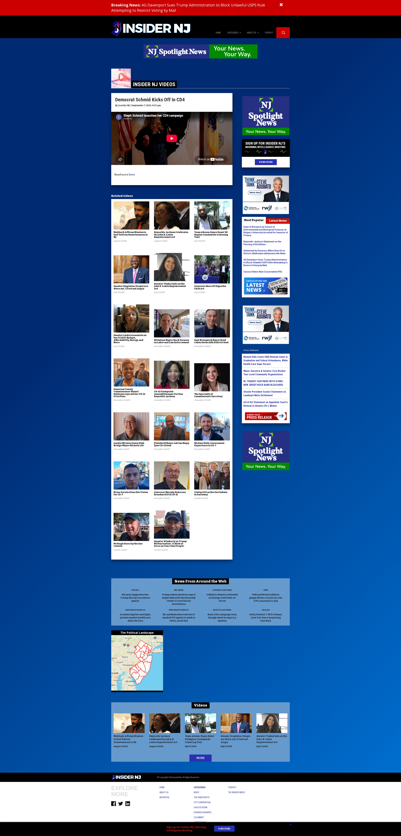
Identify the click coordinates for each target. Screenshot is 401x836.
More (200, 758)
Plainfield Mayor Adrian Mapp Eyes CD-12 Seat (171, 444)
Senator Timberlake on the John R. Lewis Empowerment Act (170, 286)
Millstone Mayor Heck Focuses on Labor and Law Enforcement (171, 341)
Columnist (199, 817)
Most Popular (254, 220)
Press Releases (251, 350)
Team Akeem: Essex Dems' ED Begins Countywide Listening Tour (211, 234)
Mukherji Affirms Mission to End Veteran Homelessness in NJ (131, 234)
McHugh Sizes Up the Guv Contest (128, 544)
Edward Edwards (202, 812)
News (196, 792)
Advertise (164, 797)
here (132, 174)
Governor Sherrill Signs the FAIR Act (210, 287)
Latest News (278, 220)
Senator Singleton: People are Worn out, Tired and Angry (131, 287)
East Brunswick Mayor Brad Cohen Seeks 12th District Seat (211, 341)
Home (162, 787)
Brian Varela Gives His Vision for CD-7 (131, 493)
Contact (232, 787)
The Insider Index (236, 792)
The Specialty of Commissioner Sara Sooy (208, 395)
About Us (164, 792)
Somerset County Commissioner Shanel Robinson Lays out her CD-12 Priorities (129, 393)
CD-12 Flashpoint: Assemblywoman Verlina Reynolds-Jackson (168, 394)
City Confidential (202, 802)
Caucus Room (200, 807)
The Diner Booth (201, 797)
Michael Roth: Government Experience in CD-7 (209, 444)
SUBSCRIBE (266, 162)
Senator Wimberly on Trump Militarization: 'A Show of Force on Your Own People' (170, 544)
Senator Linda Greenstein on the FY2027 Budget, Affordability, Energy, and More (130, 339)
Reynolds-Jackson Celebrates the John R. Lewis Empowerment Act (171, 234)
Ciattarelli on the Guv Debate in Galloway (210, 493)
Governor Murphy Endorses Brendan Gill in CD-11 (170, 493)
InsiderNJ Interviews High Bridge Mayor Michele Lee (129, 444)
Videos (200, 705)
